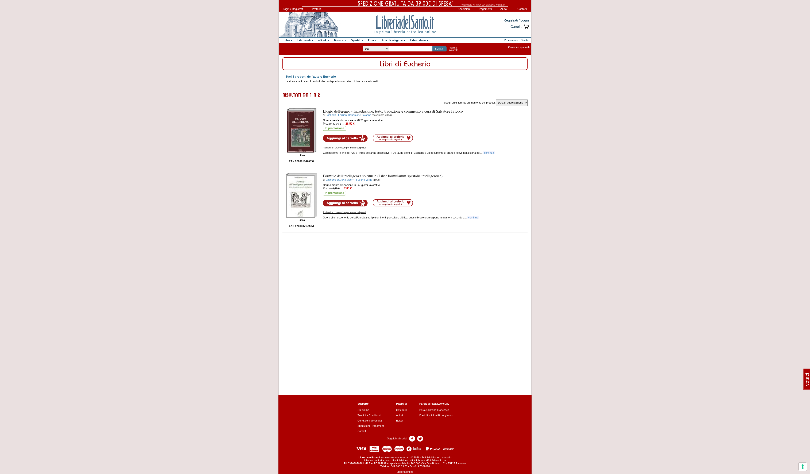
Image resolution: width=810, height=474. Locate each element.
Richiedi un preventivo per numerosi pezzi (344, 147)
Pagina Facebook (412, 438)
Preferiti (316, 9)
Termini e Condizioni (369, 415)
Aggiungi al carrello (345, 138)
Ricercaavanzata (453, 48)
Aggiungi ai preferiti (393, 138)
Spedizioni (464, 9)
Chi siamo (363, 410)
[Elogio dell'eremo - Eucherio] (301, 130)
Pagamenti (485, 9)
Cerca (439, 49)
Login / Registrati (293, 9)
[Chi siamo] (309, 24)
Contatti (522, 9)
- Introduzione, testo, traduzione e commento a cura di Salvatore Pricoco (393, 111)
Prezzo (327, 123)
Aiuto (503, 9)
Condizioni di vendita (370, 420)
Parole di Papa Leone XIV (434, 403)
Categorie (402, 410)
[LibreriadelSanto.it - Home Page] (405, 24)
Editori (400, 420)
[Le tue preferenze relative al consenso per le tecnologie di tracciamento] (803, 467)
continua (489, 152)
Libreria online (405, 471)
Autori (399, 415)
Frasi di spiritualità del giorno (435, 415)
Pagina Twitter (420, 438)
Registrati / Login (516, 20)
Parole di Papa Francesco (434, 410)
